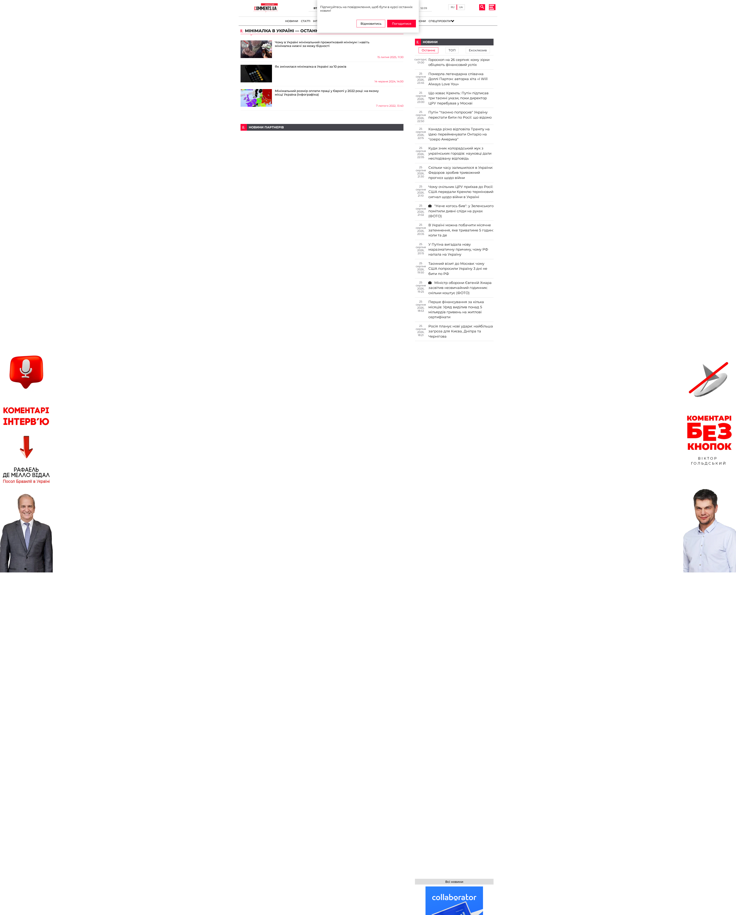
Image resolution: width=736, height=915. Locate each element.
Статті (305, 21)
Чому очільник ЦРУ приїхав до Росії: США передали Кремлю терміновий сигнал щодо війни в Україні (460, 192)
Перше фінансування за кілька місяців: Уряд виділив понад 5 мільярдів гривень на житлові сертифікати (456, 309)
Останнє (428, 50)
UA (461, 7)
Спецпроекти (440, 21)
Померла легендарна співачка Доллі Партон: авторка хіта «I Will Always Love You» (458, 79)
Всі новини (454, 882)
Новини (291, 21)
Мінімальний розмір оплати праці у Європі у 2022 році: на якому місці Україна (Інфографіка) (327, 92)
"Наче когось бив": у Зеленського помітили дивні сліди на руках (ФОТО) (461, 211)
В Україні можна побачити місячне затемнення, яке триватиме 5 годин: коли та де (461, 230)
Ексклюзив (478, 50)
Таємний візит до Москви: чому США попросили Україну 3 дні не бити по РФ (457, 269)
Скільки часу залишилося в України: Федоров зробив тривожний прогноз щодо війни (460, 173)
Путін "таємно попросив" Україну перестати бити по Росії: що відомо (460, 114)
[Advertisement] (322, 157)
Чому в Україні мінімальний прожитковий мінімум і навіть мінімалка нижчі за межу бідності (322, 44)
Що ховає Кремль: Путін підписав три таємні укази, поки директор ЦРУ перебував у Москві (458, 98)
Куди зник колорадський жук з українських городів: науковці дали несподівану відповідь (459, 153)
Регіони (419, 21)
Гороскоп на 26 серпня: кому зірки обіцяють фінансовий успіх (459, 62)
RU (452, 7)
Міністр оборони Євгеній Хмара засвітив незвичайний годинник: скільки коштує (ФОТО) (460, 288)
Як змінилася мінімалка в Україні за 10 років (310, 66)
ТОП (452, 50)
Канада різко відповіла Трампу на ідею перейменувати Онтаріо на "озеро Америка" (459, 134)
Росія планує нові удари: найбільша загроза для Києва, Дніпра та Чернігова (460, 331)
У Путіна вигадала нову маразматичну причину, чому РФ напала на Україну (458, 249)
